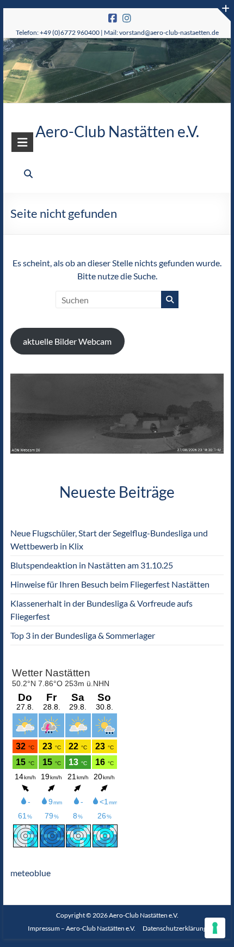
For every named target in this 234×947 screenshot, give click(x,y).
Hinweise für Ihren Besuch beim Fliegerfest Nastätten (110, 584)
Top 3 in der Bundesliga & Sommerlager (82, 635)
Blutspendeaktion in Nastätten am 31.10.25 (91, 565)
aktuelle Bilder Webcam (67, 341)
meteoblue (30, 872)
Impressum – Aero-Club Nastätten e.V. (82, 928)
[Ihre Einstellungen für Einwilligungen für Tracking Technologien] (215, 928)
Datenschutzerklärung (175, 928)
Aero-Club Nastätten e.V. (117, 131)
